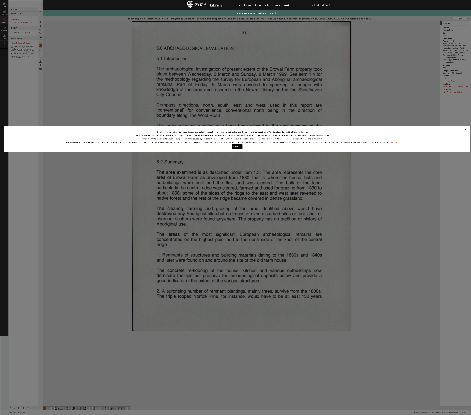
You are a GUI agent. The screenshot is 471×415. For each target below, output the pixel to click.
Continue (237, 147)
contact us (393, 142)
